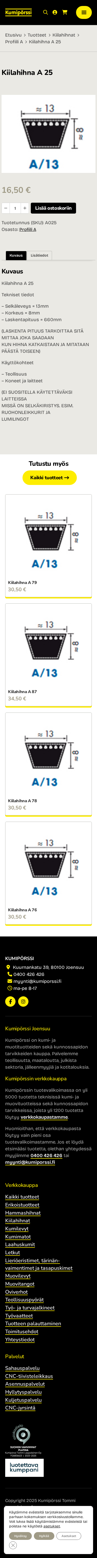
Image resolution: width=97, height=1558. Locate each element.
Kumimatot (18, 1236)
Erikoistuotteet (22, 1204)
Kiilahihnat (64, 35)
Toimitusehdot (21, 1331)
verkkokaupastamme (44, 1117)
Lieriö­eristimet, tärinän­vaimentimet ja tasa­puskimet (38, 1264)
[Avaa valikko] (84, 12)
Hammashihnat (23, 1212)
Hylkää (44, 1536)
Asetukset (69, 1536)
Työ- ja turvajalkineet (30, 1307)
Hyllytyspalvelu (23, 1391)
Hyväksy (20, 1536)
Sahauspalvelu (22, 1368)
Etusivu (13, 35)
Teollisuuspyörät (24, 1299)
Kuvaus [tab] (16, 255)
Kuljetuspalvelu (23, 1400)
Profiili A (14, 42)
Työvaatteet (19, 1315)
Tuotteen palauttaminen (33, 1323)
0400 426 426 (28, 974)
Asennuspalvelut (25, 1383)
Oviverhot (16, 1291)
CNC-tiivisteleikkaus (29, 1376)
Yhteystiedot (20, 1339)
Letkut (12, 1252)
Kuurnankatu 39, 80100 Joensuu (48, 967)
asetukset (51, 1526)
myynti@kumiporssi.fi (37, 981)
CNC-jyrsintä (20, 1407)
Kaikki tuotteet (46, 477)
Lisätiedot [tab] (39, 255)
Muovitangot (19, 1283)
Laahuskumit (20, 1244)
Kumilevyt (16, 1228)
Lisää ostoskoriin (53, 208)
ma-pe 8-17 (25, 988)
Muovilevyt (18, 1275)
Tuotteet (37, 35)
